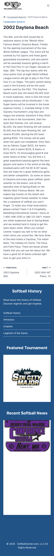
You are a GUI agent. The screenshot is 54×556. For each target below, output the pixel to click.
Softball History (11, 313)
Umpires (8, 326)
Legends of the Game (15, 333)
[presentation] (27, 436)
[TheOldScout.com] (12, 5)
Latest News (14, 457)
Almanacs (8, 319)
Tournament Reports (14, 22)
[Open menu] (48, 5)
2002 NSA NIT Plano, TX (43, 272)
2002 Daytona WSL (11, 272)
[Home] (4, 17)
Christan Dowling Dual (24, 461)
